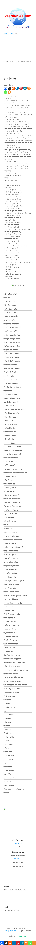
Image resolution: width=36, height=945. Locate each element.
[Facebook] (5, 88)
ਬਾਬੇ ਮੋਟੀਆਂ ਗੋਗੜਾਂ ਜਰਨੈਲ (11, 316)
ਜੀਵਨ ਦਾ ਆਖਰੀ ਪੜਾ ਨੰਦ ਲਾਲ (12, 506)
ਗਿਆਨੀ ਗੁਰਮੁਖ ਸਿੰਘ (9, 778)
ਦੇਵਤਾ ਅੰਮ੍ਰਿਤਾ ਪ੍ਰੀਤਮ (10, 588)
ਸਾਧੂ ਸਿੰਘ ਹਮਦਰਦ (9, 770)
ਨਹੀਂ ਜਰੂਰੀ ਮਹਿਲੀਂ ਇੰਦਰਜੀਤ (12, 398)
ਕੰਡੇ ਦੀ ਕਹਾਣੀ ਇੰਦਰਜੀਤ (11, 383)
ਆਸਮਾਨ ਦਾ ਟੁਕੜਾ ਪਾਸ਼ (10, 532)
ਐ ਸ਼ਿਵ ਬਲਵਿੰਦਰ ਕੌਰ (10, 432)
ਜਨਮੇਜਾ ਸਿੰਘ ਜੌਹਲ (9, 756)
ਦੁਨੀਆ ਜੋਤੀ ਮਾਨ (8, 480)
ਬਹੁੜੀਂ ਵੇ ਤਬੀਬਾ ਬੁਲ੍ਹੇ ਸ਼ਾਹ (11, 674)
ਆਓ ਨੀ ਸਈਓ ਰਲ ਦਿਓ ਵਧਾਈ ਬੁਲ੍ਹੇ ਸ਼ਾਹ (15, 685)
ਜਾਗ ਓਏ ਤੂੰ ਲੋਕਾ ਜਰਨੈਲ (10, 309)
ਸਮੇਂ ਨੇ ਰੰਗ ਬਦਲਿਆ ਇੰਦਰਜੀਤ (12, 357)
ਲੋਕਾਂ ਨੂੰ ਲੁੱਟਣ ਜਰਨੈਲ (9, 320)
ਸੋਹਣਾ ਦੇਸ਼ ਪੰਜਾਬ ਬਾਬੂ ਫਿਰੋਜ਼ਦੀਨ (13, 603)
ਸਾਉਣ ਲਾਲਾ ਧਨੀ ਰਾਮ (10, 629)
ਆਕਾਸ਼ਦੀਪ (7, 711)
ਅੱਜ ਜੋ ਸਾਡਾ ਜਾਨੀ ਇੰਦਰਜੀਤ (12, 368)
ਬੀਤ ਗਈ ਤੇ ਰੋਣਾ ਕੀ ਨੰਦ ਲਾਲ (12, 502)
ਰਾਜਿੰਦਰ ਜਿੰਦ (7, 730)
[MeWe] (25, 88)
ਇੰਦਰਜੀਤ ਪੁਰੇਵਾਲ (9, 733)
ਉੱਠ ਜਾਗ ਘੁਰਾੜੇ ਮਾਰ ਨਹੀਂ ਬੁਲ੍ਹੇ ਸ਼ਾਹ (14, 789)
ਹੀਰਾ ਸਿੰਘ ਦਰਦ (8, 782)
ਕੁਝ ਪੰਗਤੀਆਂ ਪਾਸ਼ (9, 517)
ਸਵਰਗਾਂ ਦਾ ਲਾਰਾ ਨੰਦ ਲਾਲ (11, 510)
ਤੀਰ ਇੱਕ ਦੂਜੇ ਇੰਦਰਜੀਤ (10, 372)
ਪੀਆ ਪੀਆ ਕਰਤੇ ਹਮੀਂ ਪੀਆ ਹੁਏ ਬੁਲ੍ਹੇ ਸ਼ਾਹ (16, 670)
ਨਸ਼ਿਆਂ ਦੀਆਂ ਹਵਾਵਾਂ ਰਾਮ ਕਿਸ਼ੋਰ (13, 327)
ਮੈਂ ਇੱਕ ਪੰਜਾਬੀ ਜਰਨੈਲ (10, 305)
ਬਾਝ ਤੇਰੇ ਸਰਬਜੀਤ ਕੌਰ (10, 465)
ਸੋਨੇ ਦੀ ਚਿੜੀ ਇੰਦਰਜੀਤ (10, 395)
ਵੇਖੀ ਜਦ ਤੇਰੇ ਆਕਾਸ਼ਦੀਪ (11, 417)
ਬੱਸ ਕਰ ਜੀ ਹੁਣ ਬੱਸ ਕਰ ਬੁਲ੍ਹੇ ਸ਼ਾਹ (13, 681)
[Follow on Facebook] (18, 833)
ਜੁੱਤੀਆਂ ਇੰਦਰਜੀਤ (9, 376)
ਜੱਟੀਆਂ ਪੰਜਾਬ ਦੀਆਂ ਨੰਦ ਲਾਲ (12, 499)
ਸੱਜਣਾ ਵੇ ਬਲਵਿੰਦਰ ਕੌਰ (10, 443)
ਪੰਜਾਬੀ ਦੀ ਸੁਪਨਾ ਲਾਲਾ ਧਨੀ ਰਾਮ (13, 614)
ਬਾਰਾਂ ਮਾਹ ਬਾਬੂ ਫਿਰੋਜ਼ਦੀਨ (11, 599)
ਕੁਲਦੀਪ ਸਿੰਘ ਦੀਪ (9, 744)
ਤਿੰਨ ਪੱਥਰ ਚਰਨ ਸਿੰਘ (10, 648)
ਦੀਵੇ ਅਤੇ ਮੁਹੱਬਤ (8, 421)
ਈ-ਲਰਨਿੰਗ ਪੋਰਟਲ (9, 33)
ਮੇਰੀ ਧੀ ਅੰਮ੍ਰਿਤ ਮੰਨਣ (10, 488)
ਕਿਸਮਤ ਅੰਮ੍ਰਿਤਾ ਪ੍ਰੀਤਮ (11, 562)
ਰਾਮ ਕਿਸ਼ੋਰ (7, 726)
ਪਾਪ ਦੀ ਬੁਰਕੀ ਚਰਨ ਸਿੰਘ (11, 636)
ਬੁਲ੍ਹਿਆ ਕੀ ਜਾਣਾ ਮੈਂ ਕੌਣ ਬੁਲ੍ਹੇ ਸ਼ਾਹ (13, 677)
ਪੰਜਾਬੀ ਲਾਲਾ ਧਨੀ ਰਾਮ (10, 618)
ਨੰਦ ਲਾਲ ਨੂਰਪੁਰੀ (8, 759)
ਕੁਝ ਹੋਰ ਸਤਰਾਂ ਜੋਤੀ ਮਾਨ (10, 476)
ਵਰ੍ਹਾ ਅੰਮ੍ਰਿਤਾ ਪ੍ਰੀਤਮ (10, 577)
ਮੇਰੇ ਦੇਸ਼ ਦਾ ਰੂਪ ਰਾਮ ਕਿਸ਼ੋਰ (11, 324)
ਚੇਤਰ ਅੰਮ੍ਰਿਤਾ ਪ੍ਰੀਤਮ (10, 573)
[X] (9, 88)
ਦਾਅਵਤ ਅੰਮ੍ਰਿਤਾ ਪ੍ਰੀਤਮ (11, 569)
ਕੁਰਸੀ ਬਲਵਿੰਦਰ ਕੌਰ (9, 428)
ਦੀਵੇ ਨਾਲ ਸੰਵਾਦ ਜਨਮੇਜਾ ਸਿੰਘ (12, 495)
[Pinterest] (21, 88)
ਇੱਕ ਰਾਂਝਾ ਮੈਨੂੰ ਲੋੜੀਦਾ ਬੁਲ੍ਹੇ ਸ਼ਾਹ (13, 689)
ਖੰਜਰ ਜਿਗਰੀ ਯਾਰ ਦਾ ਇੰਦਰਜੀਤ (13, 387)
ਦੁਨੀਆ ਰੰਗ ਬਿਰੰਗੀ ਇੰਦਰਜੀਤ (12, 354)
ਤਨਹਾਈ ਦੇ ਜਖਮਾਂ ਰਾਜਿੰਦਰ (11, 331)
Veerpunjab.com (11, 931)
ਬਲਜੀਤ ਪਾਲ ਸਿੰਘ (9, 737)
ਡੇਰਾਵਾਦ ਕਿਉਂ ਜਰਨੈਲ (9, 301)
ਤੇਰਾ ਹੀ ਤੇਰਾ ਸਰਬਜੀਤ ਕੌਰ (11, 462)
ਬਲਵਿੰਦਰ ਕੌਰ (7, 741)
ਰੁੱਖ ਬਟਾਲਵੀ (7, 703)
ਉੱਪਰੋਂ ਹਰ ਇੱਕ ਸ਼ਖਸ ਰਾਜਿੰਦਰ (12, 346)
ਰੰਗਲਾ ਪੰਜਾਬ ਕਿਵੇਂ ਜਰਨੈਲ (11, 313)
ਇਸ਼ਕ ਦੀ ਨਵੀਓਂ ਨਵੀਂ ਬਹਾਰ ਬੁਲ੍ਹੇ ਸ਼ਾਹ (14, 662)
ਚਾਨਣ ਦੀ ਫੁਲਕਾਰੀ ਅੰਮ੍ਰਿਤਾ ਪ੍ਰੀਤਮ (14, 581)
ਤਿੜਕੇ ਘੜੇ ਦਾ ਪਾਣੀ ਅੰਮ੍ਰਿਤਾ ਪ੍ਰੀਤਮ (14, 547)
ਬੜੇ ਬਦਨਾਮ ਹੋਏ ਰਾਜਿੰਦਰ (11, 350)
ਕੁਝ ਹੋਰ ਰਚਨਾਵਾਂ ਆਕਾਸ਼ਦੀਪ (12, 406)
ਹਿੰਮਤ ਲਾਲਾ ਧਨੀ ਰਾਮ (10, 610)
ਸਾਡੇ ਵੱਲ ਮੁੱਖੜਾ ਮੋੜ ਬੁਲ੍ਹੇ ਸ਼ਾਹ (12, 666)
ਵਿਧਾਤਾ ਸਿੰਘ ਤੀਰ (9, 774)
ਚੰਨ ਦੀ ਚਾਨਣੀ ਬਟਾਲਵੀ (10, 696)
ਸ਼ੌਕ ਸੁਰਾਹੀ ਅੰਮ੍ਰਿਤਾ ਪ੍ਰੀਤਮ (12, 566)
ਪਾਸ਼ (5, 763)
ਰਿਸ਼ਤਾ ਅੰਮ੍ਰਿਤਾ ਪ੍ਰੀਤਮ (11, 558)
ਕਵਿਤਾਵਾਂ (6, 793)
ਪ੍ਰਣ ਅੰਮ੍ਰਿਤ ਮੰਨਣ (9, 484)
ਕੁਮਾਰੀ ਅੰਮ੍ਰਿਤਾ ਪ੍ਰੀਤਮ (11, 551)
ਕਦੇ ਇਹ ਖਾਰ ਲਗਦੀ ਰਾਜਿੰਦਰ (12, 335)
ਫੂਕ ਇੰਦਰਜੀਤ (8, 391)
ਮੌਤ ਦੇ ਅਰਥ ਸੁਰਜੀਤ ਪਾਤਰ (11, 536)
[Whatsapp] (5, 92)
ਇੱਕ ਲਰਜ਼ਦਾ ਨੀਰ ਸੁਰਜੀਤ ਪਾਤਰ (13, 540)
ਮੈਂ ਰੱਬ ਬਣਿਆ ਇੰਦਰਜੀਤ (10, 365)
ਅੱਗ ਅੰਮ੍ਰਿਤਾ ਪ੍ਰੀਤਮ (10, 555)
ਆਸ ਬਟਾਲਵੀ (7, 700)
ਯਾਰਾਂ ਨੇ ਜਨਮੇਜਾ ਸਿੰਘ (9, 491)
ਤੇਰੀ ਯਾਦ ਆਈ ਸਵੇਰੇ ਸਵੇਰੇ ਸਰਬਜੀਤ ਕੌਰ (15, 473)
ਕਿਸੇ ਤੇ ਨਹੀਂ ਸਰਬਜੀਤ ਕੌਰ (11, 458)
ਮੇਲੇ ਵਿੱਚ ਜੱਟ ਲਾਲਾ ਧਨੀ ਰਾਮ (11, 625)
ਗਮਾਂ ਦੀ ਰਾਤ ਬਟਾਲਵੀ (10, 707)
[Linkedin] (17, 88)
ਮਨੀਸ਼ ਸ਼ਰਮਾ (7, 718)
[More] (9, 92)
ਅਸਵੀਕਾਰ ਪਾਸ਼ (8, 529)
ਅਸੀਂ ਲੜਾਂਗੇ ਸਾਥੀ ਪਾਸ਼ (10, 521)
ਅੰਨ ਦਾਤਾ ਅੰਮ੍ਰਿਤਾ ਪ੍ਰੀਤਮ (11, 584)
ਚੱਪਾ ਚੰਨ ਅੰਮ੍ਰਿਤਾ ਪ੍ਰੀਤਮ (11, 592)
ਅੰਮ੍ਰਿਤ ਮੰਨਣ (8, 752)
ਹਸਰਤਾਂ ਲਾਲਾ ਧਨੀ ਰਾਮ (10, 622)
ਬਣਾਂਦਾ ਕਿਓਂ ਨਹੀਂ (8, 607)
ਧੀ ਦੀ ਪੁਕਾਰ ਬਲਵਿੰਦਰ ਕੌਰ (11, 436)
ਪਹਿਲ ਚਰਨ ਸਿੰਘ (8, 651)
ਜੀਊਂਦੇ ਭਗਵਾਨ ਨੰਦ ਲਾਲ (10, 514)
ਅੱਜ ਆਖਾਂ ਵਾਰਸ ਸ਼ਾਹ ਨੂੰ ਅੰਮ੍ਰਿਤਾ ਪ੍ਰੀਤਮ (15, 596)
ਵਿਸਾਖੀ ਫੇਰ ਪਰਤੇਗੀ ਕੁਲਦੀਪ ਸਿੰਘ (13, 450)
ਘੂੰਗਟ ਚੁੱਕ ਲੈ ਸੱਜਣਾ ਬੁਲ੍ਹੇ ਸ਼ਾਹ (12, 655)
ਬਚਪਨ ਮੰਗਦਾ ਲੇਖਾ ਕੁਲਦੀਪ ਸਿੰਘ (13, 447)
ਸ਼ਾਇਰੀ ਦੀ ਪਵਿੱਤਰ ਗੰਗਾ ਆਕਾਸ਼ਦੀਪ (14, 409)
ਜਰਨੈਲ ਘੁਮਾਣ (7, 722)
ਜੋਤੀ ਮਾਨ (6, 748)
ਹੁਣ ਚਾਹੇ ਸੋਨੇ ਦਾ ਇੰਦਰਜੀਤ (11, 380)
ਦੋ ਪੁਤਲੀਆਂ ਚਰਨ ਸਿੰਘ (10, 633)
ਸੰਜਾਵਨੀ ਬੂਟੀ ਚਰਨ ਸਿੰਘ (10, 640)
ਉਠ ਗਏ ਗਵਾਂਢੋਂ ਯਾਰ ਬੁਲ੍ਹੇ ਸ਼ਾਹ (12, 692)
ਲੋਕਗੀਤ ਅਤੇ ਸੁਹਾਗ (9, 715)
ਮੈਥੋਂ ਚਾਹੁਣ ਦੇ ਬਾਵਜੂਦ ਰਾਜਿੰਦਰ (12, 339)
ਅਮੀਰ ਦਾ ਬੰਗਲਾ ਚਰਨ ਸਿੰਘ (11, 644)
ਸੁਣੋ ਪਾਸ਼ (6, 525)
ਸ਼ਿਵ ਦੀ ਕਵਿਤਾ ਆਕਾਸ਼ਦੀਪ (11, 402)
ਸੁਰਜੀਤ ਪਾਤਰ (8, 767)
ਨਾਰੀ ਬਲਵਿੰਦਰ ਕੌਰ (9, 439)
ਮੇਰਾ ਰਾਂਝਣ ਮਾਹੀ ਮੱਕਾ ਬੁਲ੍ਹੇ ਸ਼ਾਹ (12, 659)
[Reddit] (13, 88)
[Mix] (29, 88)
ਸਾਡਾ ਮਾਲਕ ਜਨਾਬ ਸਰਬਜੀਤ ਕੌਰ (13, 469)
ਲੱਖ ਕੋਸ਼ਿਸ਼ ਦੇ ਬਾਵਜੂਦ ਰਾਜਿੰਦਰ (12, 342)
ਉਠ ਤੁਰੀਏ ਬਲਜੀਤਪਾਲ (10, 424)
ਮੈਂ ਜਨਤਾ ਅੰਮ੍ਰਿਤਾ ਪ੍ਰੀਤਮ (11, 543)
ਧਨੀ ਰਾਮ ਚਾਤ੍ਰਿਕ (9, 785)
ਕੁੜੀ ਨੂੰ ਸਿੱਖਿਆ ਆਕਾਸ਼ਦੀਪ (11, 413)
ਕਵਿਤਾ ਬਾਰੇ (7, 298)
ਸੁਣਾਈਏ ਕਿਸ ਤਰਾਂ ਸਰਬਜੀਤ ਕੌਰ (13, 454)
